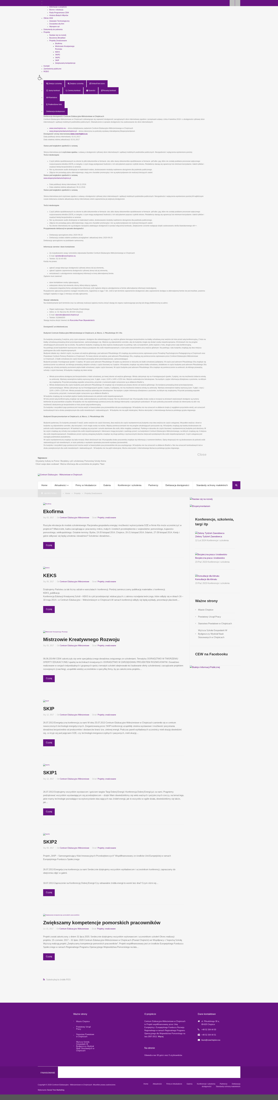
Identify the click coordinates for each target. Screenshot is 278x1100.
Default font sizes (98, 84)
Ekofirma (58, 44)
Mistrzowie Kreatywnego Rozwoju (81, 639)
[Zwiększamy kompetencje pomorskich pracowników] (61, 915)
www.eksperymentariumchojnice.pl (63, 131)
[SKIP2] (46, 834)
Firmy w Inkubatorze (86, 485)
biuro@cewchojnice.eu (210, 1040)
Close (201, 454)
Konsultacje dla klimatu (206, 579)
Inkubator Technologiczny (59, 21)
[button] (122, 77)
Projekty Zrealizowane (58, 41)
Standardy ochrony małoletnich (212, 485)
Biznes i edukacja (56, 10)
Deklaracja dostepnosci (55, 111)
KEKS (57, 52)
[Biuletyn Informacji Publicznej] (205, 667)
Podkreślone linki (55, 104)
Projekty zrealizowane (107, 517)
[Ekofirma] (47, 503)
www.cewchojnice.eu (57, 128)
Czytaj (49, 545)
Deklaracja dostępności (177, 485)
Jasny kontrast (54, 91)
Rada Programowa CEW (59, 13)
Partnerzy (153, 485)
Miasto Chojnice (205, 609)
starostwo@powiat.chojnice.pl (67, 315)
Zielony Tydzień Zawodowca (208, 536)
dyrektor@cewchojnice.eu (65, 256)
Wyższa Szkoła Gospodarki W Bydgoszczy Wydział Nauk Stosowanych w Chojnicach (212, 633)
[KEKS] (46, 567)
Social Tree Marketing (55, 1090)
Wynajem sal (54, 27)
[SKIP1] (46, 765)
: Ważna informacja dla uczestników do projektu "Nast (70, 464)
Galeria (107, 485)
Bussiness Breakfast (57, 38)
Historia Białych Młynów (58, 15)
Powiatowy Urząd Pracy (209, 616)
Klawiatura (52, 97)
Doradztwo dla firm (56, 24)
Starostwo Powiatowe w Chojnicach (215, 623)
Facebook (232, 3)
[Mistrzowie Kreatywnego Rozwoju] (55, 631)
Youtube (237, 3)
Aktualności (61, 485)
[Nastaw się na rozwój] (201, 499)
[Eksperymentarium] (200, 506)
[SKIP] (46, 701)
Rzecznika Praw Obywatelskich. (82, 320)
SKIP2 (57, 55)
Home (44, 485)
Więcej (160, 1036)
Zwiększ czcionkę (76, 84)
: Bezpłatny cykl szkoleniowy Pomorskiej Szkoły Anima (71, 461)
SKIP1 (57, 58)
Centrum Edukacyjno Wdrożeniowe (74, 517)
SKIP (57, 60)
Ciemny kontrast (73, 91)
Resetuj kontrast (109, 91)
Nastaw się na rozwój (57, 35)
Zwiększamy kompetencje (65, 63)
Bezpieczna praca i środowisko (210, 558)
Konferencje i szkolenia (129, 485)
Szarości (91, 91)
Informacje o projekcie (58, 7)
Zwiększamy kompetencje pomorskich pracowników (101, 922)
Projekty (77, 493)
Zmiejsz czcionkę (55, 84)
